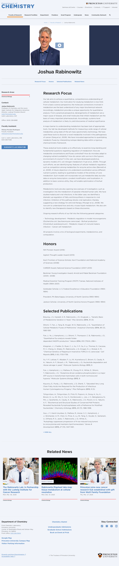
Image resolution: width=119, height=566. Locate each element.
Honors (51, 81)
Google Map (7, 538)
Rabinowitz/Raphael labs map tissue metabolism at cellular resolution (57, 489)
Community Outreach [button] (99, 15)
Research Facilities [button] (31, 15)
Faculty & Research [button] (15, 15)
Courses (80, 7)
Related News (79, 81)
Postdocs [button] (55, 15)
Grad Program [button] (66, 15)
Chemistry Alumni (59, 522)
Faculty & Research (55, 22)
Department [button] (44, 15)
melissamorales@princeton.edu (12, 133)
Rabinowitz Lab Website (14, 147)
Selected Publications (64, 81)
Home (45, 22)
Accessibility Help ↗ (8, 556)
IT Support (106, 7)
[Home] (18, 5)
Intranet (114, 7)
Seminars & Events (68, 7)
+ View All (47, 432)
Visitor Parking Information (13, 543)
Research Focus (40, 81)
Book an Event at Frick (59, 532)
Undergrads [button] (78, 15)
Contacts (97, 7)
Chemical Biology (7, 96)
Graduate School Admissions (60, 530)
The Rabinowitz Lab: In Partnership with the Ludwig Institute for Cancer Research (20, 489)
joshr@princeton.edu (9, 114)
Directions (88, 7)
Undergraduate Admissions (59, 527)
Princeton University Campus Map (16, 541)
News (87, 15)
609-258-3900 (16, 533)
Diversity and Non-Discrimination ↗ (14, 554)
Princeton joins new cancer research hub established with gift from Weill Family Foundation (97, 489)
